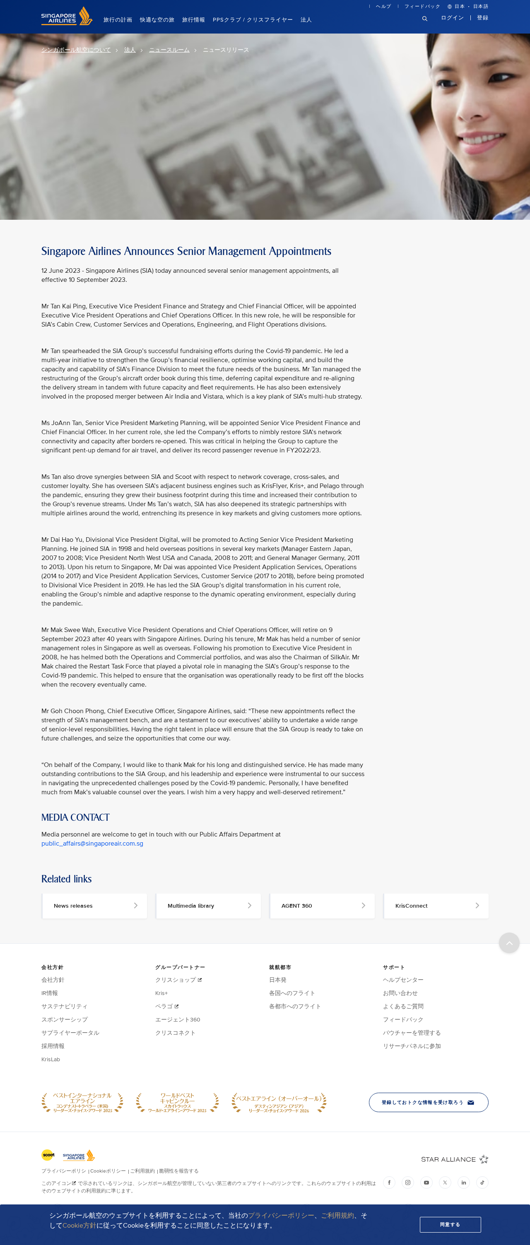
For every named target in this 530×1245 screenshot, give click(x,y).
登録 (483, 17)
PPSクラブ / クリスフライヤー (253, 20)
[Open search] (429, 25)
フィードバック (423, 6)
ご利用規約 (337, 1215)
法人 (306, 20)
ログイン (453, 17)
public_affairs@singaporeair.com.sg (92, 843)
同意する (450, 1224)
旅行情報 (193, 20)
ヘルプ (384, 6)
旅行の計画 (118, 20)
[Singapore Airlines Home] (67, 23)
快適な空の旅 (157, 20)
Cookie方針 (79, 1225)
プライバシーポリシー (281, 1215)
